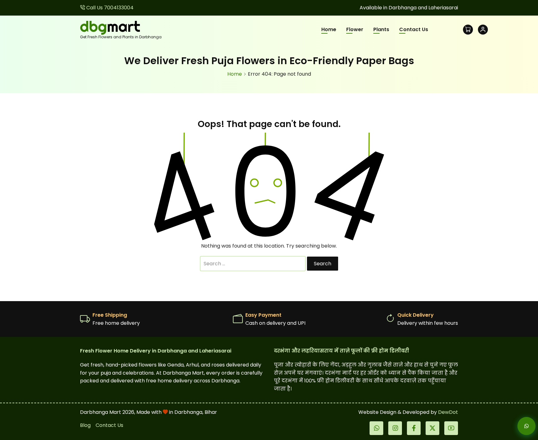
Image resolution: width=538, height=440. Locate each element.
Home (328, 29)
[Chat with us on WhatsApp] (521, 426)
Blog (85, 425)
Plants (381, 29)
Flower (354, 29)
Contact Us (413, 29)
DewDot (448, 412)
